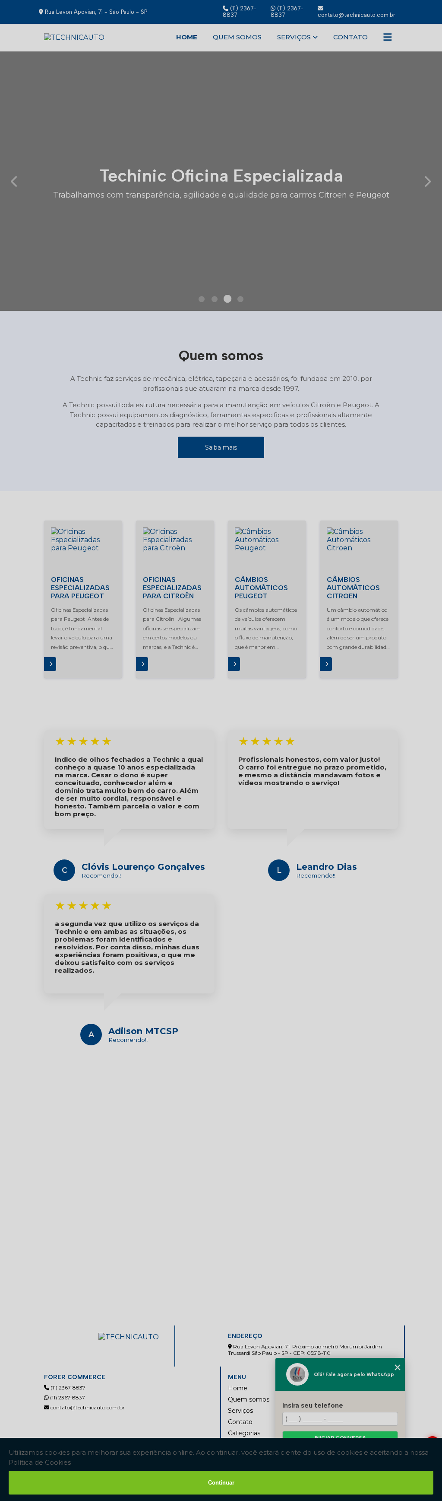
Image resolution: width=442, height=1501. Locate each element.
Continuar (221, 1482)
